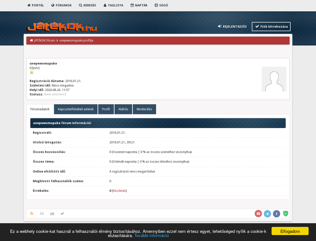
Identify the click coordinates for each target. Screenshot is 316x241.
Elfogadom (290, 231)
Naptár (140, 5)
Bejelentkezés (234, 26)
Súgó (163, 5)
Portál (37, 5)
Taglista (115, 5)
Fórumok (63, 5)
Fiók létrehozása (274, 26)
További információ (151, 235)
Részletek (119, 191)
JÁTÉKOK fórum (44, 40)
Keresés (89, 5)
